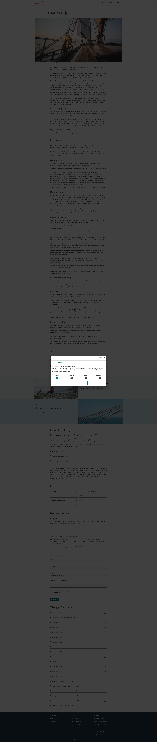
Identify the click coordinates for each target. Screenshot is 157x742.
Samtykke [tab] (60, 362)
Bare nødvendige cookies (78, 382)
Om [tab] (97, 362)
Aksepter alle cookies (96, 382)
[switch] (71, 378)
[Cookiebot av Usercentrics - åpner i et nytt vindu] (99, 358)
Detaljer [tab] (78, 362)
